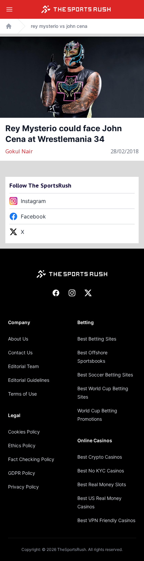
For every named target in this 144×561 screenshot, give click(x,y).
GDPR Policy (21, 473)
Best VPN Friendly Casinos (106, 520)
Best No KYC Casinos (100, 470)
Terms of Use (22, 394)
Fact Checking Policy (31, 459)
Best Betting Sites (96, 339)
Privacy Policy (23, 487)
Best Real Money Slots (101, 484)
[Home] (76, 9)
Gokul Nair (19, 151)
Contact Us (20, 352)
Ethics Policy (21, 445)
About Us (18, 339)
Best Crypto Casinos (99, 457)
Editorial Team (23, 366)
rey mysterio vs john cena (59, 26)
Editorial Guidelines (28, 380)
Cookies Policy (24, 432)
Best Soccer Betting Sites (105, 374)
